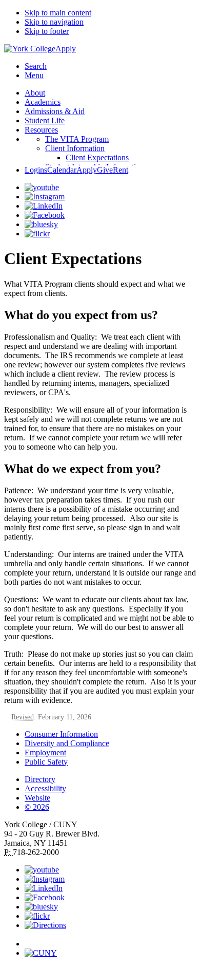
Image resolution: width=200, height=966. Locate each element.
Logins (36, 169)
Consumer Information (61, 734)
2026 (37, 807)
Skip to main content (58, 12)
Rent (120, 169)
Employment (45, 752)
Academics (43, 102)
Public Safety (46, 761)
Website (37, 797)
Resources (41, 129)
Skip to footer (47, 31)
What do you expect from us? (81, 315)
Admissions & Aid (55, 111)
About (35, 92)
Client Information (75, 148)
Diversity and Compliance (67, 743)
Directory (40, 779)
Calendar (61, 169)
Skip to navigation (54, 21)
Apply (65, 48)
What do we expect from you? (82, 468)
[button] (110, 939)
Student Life (45, 120)
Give (105, 169)
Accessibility (45, 788)
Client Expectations (97, 157)
